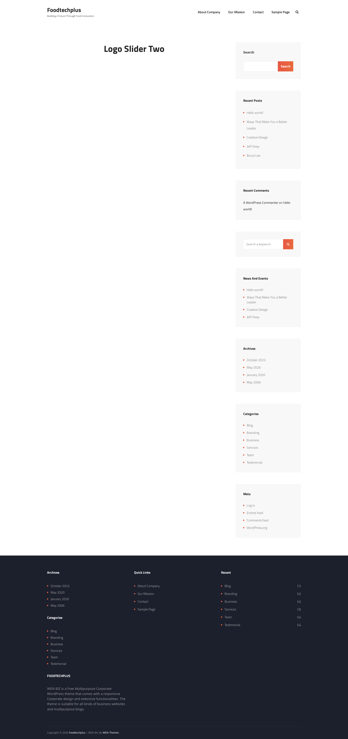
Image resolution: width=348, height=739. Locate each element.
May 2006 (254, 382)
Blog (250, 425)
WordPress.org (257, 527)
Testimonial (254, 462)
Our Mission (236, 12)
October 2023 (256, 360)
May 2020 (254, 367)
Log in (251, 505)
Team (250, 455)
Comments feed (258, 520)
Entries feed (255, 512)
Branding (253, 432)
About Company (209, 12)
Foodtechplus (64, 9)
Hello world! (255, 112)
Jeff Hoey (253, 146)
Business (253, 440)
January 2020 (256, 374)
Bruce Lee (253, 155)
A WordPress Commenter (260, 202)
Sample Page (281, 12)
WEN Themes (111, 732)
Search (248, 52)
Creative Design (257, 137)
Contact (258, 12)
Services (252, 447)
